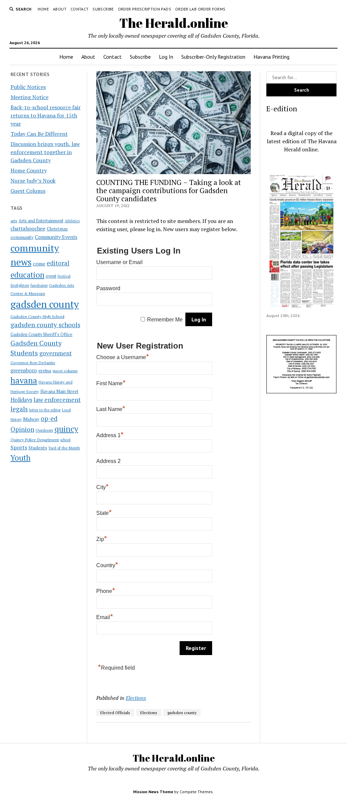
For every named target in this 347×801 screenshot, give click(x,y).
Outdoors (44, 430)
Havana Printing (271, 56)
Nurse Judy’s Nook (33, 180)
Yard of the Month (64, 447)
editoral (58, 263)
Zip (101, 539)
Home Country (29, 170)
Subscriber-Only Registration (213, 56)
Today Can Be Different (39, 133)
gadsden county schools (45, 324)
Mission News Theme (153, 791)
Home (43, 9)
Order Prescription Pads (144, 9)
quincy (66, 429)
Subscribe (103, 9)
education (27, 275)
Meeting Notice (29, 97)
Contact (79, 9)
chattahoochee (28, 228)
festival (64, 276)
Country (107, 565)
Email (104, 617)
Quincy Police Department (35, 439)
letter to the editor (45, 410)
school (65, 439)
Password (108, 288)
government (55, 353)
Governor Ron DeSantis (33, 363)
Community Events (56, 237)
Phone (105, 591)
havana (24, 380)
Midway (31, 419)
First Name (111, 383)
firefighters (20, 285)
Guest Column (28, 190)
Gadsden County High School (37, 316)
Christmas (57, 229)
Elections (136, 698)
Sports (19, 447)
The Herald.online (173, 23)
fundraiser (39, 285)
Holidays (21, 400)
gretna (44, 371)
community (22, 237)
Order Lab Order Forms (200, 9)
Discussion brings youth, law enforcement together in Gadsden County (45, 152)
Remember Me (165, 319)
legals (19, 409)
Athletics (72, 221)
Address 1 (110, 435)
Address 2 (108, 461)
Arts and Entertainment (41, 221)
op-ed (49, 418)
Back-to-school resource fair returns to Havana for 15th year (46, 115)
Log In (166, 56)
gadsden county (45, 304)
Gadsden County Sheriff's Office (42, 334)
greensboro (24, 370)
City (102, 487)
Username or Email (119, 262)
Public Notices (28, 87)
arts (14, 220)
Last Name (110, 409)
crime (39, 263)
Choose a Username (122, 357)
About (59, 9)
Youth (20, 457)
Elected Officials (115, 712)
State (104, 513)
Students (37, 448)
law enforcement (57, 399)
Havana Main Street (59, 391)
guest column (65, 370)
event (51, 276)
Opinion (22, 429)
